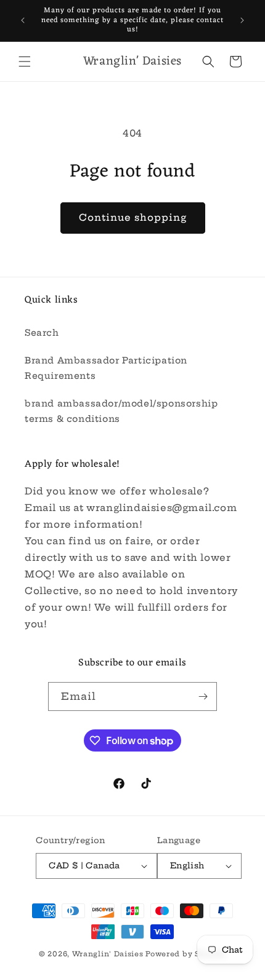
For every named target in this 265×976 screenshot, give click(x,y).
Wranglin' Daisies (109, 954)
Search (42, 332)
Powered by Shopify (185, 954)
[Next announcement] (242, 20)
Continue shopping (133, 217)
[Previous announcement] (22, 20)
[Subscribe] (202, 696)
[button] (24, 61)
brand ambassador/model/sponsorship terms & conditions (121, 411)
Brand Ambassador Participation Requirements (106, 368)
